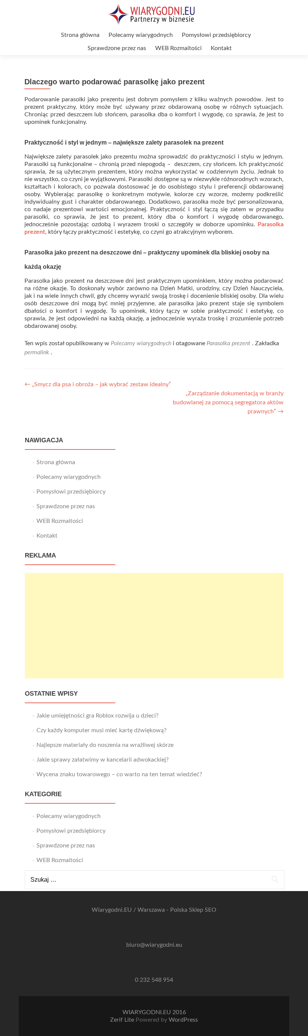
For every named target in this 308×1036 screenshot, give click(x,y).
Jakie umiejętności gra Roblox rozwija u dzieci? (97, 716)
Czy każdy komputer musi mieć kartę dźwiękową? (101, 730)
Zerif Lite (123, 1020)
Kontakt (221, 48)
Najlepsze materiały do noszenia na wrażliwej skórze (105, 745)
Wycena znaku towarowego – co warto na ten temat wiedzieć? (119, 774)
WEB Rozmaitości (178, 48)
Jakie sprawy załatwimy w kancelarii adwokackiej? (102, 760)
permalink (37, 352)
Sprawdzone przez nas (117, 48)
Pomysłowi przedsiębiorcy (216, 35)
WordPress (183, 1020)
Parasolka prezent (229, 343)
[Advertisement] (154, 625)
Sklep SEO (202, 910)
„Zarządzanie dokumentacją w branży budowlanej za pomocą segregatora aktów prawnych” (228, 402)
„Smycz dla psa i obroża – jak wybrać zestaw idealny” (97, 384)
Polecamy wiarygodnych (141, 35)
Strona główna (80, 35)
